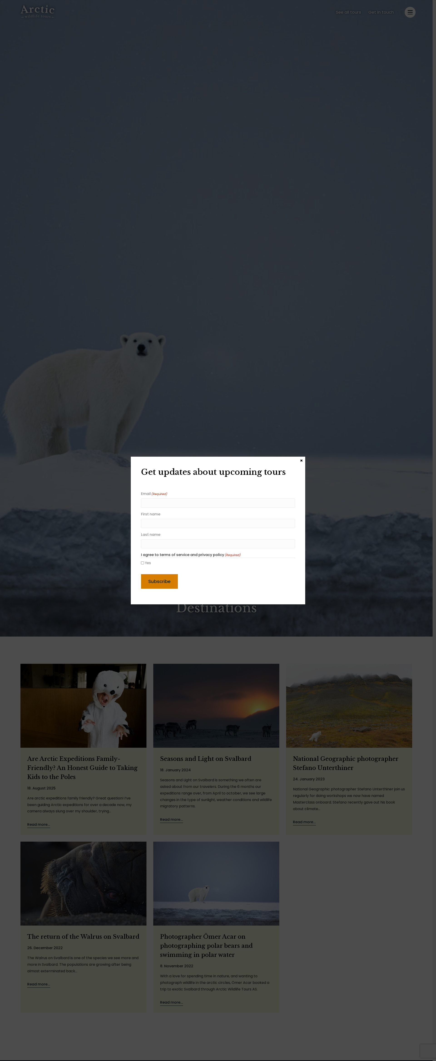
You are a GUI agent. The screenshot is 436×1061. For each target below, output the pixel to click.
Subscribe (159, 581)
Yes (148, 563)
